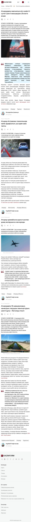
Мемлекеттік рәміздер (7, 493)
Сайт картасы (4, 507)
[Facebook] (10, 19)
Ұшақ (3, 294)
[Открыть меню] (28, 2)
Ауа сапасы (5, 109)
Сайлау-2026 (9, 6)
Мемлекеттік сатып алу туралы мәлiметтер (12, 498)
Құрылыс (26, 440)
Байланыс (3, 510)
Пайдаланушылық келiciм (7, 487)
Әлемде (3, 479)
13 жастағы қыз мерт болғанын (10, 202)
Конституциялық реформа (23, 6)
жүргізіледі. (4, 378)
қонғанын (23, 286)
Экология (27, 109)
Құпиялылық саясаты (6, 490)
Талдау (3, 473)
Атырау (13, 109)
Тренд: (2, 6)
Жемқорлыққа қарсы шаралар (9, 496)
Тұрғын (19, 109)
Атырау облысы (21, 207)
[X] (13, 19)
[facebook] (10, 459)
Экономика (4, 476)
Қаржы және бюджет (8, 440)
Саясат (3, 470)
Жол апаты (11, 207)
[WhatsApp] (5, 19)
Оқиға (2, 467)
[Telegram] (7, 19)
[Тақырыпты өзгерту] (24, 2)
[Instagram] (2, 19)
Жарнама (3, 513)
